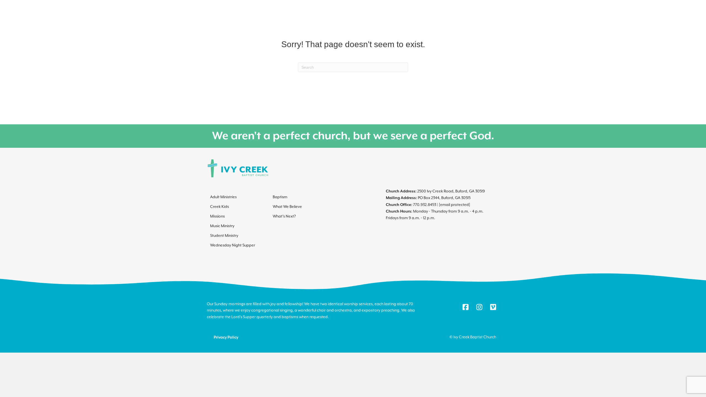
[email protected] (454, 204)
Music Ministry (222, 226)
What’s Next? (284, 216)
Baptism (280, 197)
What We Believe (287, 206)
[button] (539, 29)
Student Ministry (224, 235)
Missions (217, 216)
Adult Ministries (223, 197)
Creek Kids (219, 206)
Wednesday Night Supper (232, 245)
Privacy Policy (226, 337)
